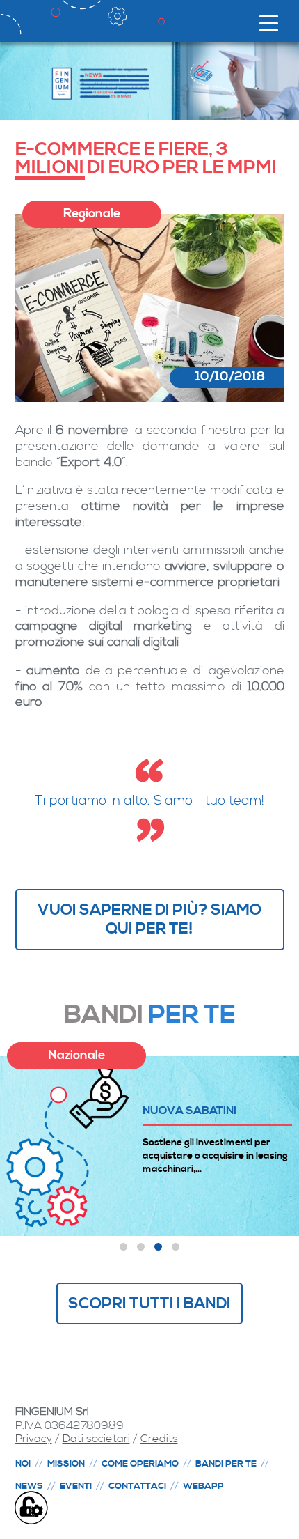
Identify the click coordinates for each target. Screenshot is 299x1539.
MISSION (66, 1463)
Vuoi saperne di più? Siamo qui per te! (149, 919)
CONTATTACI (137, 1486)
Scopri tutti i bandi (149, 1303)
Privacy (33, 1439)
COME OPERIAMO (140, 1463)
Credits (159, 1439)
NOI (23, 1463)
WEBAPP (203, 1486)
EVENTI (76, 1486)
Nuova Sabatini (189, 1110)
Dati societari (96, 1439)
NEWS (29, 1486)
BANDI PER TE (226, 1463)
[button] (123, 1246)
